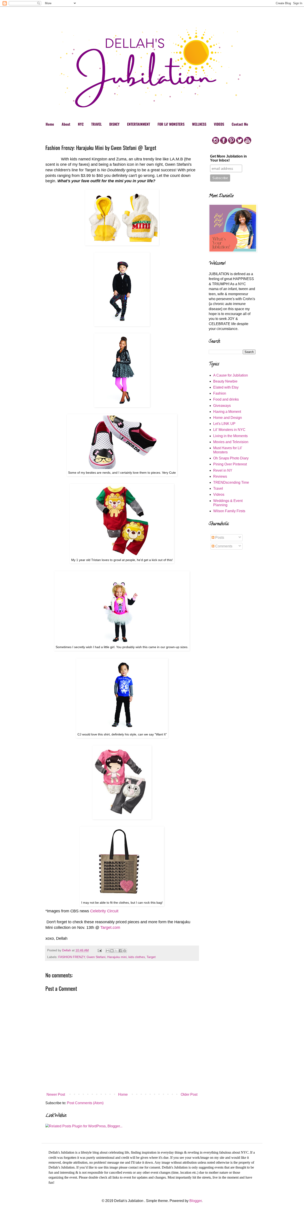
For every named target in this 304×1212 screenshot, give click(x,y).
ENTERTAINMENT (138, 124)
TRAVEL (96, 124)
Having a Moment (227, 412)
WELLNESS (199, 124)
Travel (218, 488)
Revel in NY (222, 470)
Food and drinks (226, 399)
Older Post (189, 1094)
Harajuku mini (117, 957)
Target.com (110, 927)
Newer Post (56, 1094)
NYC (81, 124)
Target (151, 957)
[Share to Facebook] (120, 950)
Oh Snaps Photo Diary (231, 458)
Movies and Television (230, 442)
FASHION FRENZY (71, 957)
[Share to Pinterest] (124, 950)
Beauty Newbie (225, 381)
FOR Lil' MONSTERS (171, 124)
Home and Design (227, 418)
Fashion (219, 393)
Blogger (195, 1201)
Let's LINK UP (224, 424)
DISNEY (114, 124)
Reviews (220, 476)
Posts (219, 537)
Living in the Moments (230, 436)
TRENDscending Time (231, 482)
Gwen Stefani (96, 957)
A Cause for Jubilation (230, 375)
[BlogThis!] (112, 950)
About (66, 124)
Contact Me (240, 124)
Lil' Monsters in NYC (229, 430)
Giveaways (222, 405)
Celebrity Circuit (104, 911)
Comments (223, 546)
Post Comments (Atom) (85, 1103)
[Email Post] (99, 950)
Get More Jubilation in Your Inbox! (228, 158)
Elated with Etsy (226, 387)
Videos (218, 494)
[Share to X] (116, 950)
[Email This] (107, 950)
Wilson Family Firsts (229, 511)
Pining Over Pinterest (230, 464)
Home (50, 124)
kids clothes (136, 957)
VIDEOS (219, 124)
